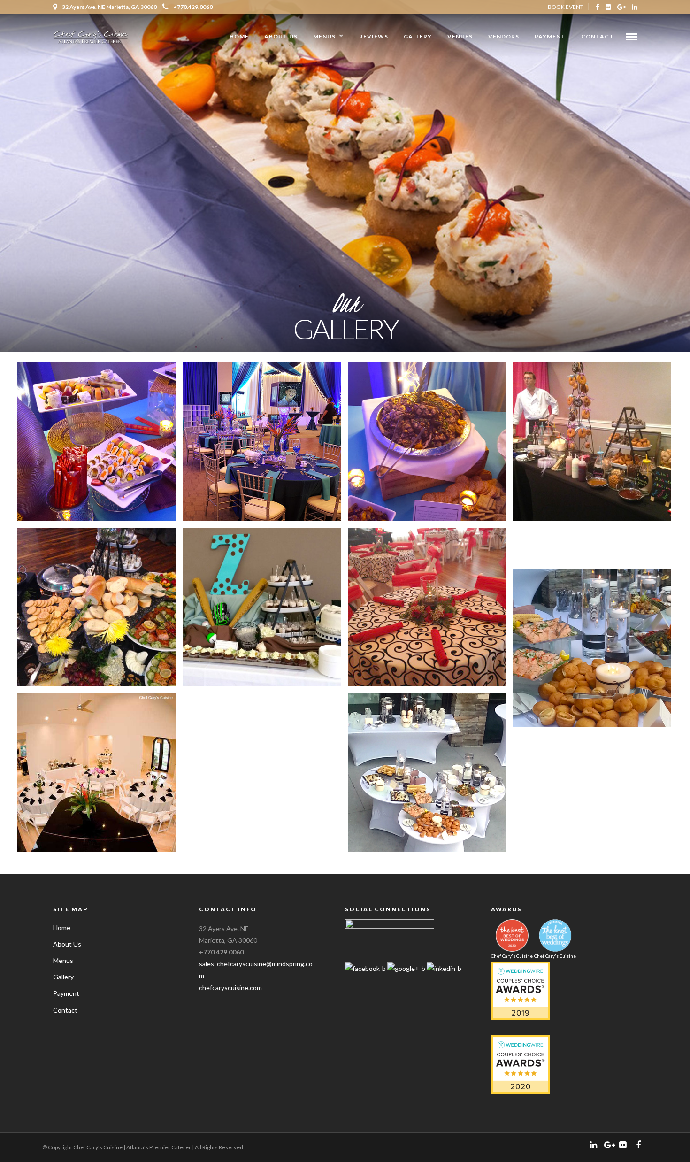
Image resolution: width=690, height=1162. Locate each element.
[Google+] (621, 7)
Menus (324, 36)
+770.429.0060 (193, 6)
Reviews (373, 36)
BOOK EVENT (565, 6)
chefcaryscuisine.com (230, 988)
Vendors (503, 36)
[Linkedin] (634, 7)
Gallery (418, 36)
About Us (281, 36)
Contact (597, 36)
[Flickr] (608, 7)
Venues (460, 36)
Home (239, 36)
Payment (550, 36)
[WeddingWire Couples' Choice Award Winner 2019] (520, 1018)
